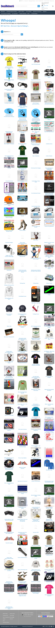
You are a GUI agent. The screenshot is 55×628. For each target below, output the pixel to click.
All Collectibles (34, 13)
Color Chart (12, 615)
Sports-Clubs (21, 11)
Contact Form (5, 615)
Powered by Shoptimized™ (27, 626)
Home (2, 15)
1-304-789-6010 (28, 614)
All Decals (3, 11)
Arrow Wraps (28, 11)
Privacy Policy (12, 613)
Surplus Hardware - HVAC (24, 13)
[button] (53, 315)
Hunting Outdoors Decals (12, 11)
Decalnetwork (7, 626)
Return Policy (5, 613)
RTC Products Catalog (5, 13)
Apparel (44, 11)
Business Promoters (37, 11)
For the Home (15, 13)
